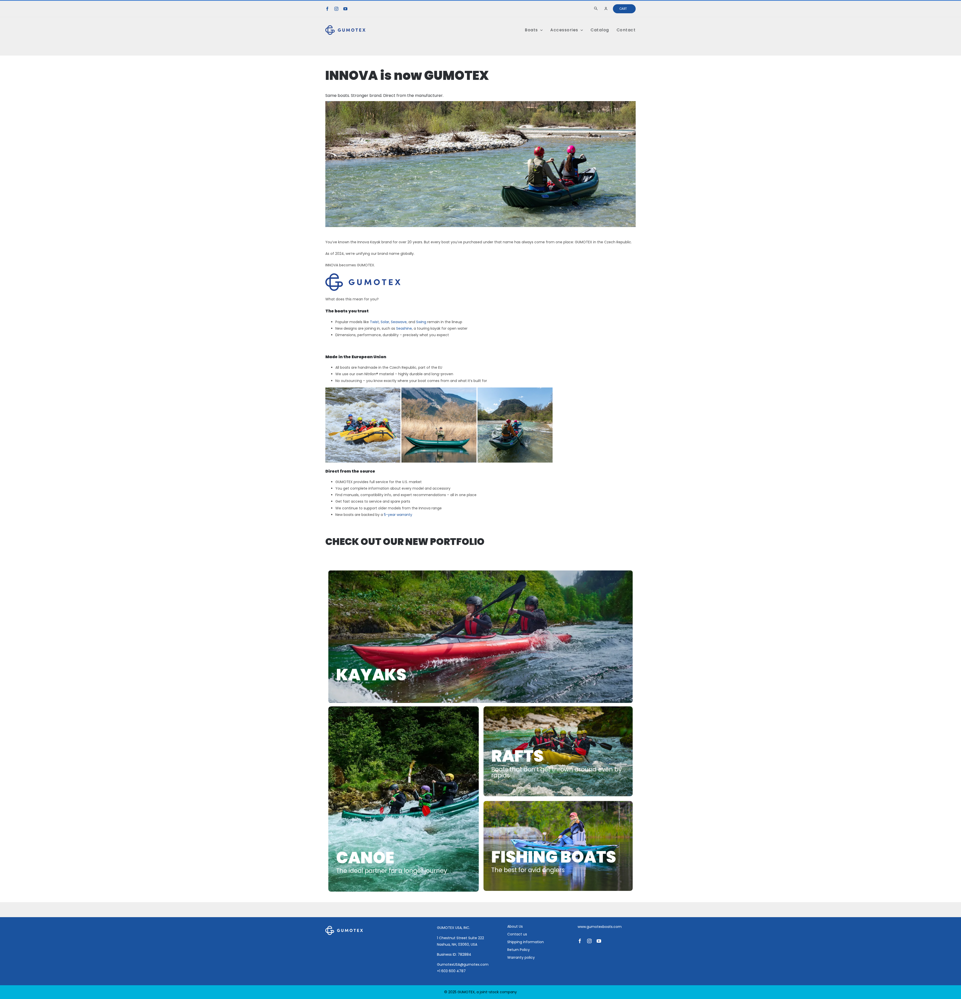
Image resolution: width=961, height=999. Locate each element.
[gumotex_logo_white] (344, 927)
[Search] (596, 9)
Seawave (399, 321)
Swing (421, 321)
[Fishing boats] (558, 846)
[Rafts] (558, 751)
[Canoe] (403, 799)
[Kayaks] (480, 636)
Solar (385, 321)
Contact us (517, 934)
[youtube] (345, 9)
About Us (515, 926)
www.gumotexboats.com (600, 926)
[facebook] (327, 9)
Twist (374, 321)
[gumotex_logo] (345, 27)
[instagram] (336, 9)
